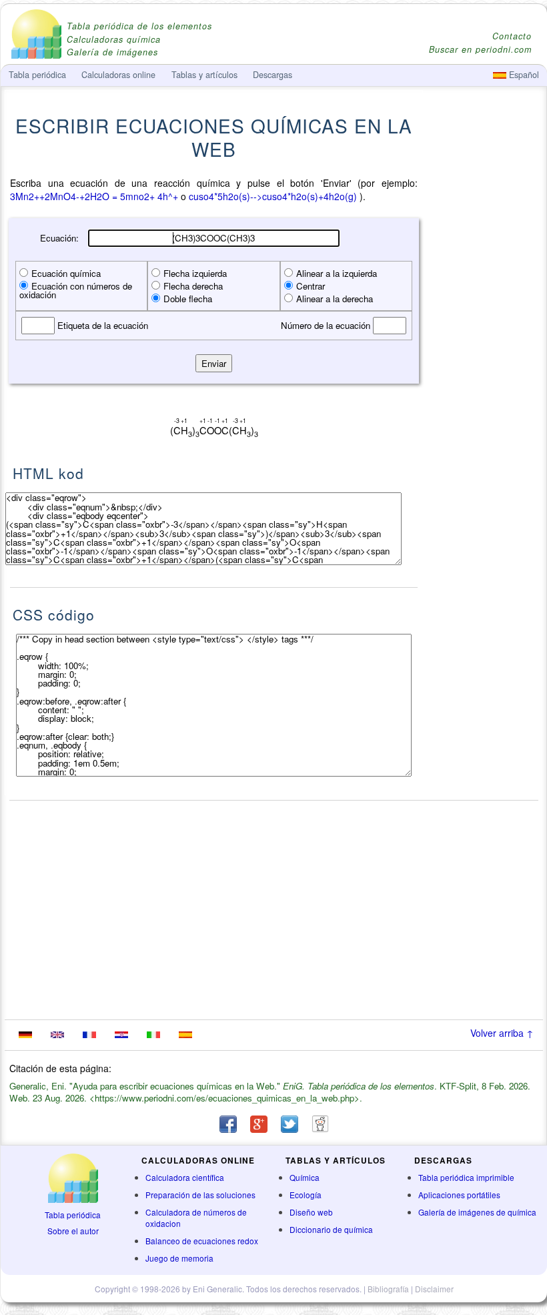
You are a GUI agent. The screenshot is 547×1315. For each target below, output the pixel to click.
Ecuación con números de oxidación (75, 290)
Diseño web (311, 1212)
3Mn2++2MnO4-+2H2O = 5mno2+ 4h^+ (94, 196)
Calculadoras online (118, 75)
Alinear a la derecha (334, 298)
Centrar (310, 286)
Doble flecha (187, 298)
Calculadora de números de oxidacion (196, 1217)
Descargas (272, 75)
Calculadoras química (114, 39)
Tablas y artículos (204, 75)
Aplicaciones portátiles (459, 1194)
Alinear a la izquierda (336, 273)
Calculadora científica (184, 1177)
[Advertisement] (483, 381)
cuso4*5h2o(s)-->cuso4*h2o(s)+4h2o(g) (273, 196)
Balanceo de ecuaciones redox (201, 1240)
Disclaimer (434, 1288)
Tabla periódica (73, 1214)
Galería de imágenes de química (477, 1212)
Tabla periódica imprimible (466, 1177)
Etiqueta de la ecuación (101, 325)
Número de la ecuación (327, 325)
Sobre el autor (73, 1230)
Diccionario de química (331, 1229)
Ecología (306, 1194)
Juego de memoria (179, 1258)
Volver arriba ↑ (502, 1032)
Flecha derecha (193, 286)
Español (522, 75)
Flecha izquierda (195, 273)
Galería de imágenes (112, 52)
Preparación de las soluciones (200, 1194)
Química (305, 1177)
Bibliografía (388, 1288)
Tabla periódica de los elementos (139, 26)
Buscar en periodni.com (480, 49)
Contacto (512, 36)
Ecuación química (66, 273)
